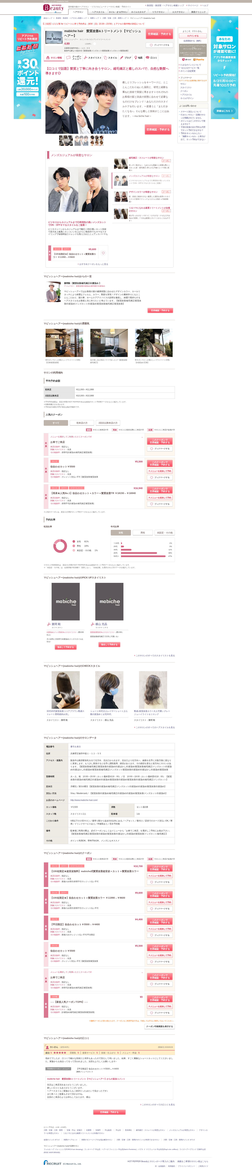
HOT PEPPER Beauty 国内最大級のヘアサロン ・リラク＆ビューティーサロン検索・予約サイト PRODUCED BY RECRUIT (53, 8)
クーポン (184, 91)
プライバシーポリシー (186, 1166)
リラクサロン (158, 12)
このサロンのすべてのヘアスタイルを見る (155, 727)
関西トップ (94, 18)
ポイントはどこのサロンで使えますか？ (193, 122)
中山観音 (108, 1130)
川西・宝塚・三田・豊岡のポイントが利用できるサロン (138, 1140)
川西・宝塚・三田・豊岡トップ (115, 18)
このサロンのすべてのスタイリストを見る (155, 655)
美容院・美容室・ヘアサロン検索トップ (165, 5)
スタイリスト (186, 87)
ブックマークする (161, 45)
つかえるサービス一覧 (189, 68)
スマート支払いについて (191, 111)
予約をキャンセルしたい (191, 133)
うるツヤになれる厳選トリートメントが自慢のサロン (83, 1133)
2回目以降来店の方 (108, 423)
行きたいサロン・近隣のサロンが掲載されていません (193, 116)
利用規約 (171, 1166)
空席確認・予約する (159, 33)
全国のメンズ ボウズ (52, 1140)
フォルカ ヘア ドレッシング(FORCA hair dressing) (63, 1149)
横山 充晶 (101, 624)
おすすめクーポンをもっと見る (93, 264)
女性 (121, 532)
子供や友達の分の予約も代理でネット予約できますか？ (193, 128)
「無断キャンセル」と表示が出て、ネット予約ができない (193, 138)
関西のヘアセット (70, 1140)
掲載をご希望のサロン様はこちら (192, 1161)
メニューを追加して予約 (160, 471)
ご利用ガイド (203, 1166)
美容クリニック (198, 12)
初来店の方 (82, 423)
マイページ (193, 5)
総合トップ (48, 18)
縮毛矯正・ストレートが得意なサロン (150, 1130)
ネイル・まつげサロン (118, 12)
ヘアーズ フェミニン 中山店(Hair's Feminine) (119, 1149)
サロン (183, 84)
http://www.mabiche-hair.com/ (84, 800)
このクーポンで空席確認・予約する (160, 441)
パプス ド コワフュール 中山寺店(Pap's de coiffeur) (158, 1149)
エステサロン (178, 12)
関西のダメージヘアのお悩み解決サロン (97, 1140)
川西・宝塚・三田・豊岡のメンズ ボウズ (179, 1140)
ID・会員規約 (160, 1166)
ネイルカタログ (138, 12)
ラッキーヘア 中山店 (92, 1149)
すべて (56, 423)
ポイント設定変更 (187, 71)
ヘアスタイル (98, 12)
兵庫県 (88, 1130)
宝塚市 (98, 1130)
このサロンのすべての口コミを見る (158, 1104)
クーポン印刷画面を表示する (159, 1026)
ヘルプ (205, 5)
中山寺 (118, 1130)
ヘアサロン (78, 12)
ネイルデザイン (187, 98)
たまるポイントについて (190, 65)
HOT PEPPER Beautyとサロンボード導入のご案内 (151, 1161)
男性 (143, 532)
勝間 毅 (56, 624)
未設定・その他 (165, 532)
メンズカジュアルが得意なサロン (182, 1130)
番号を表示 (75, 746)
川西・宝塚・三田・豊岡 (53, 1130)
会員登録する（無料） (192, 41)
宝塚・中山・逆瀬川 (74, 1130)
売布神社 (128, 1130)
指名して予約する (65, 647)
